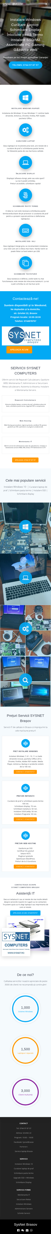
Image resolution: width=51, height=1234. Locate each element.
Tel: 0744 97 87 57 (23, 1128)
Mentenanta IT (24, 1195)
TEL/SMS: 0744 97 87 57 (25, 65)
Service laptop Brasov (24, 1151)
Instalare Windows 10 (24, 1164)
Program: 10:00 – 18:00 (23, 1137)
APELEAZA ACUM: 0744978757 (25, 913)
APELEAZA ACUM (19, 349)
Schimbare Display (25, 30)
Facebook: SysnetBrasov (24, 1142)
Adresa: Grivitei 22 (23, 1133)
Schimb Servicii (23, 1213)
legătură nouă (38, 350)
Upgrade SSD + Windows (23, 1178)
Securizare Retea (24, 1199)
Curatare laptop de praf (24, 1168)
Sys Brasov (13, 4)
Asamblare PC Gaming (25, 45)
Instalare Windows (25, 20)
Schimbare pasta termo (23, 1173)
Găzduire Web (25, 50)
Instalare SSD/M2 (25, 40)
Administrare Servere (24, 1208)
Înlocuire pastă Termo (25, 35)
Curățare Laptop (25, 25)
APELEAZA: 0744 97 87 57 (25, 460)
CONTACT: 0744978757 (25, 772)
